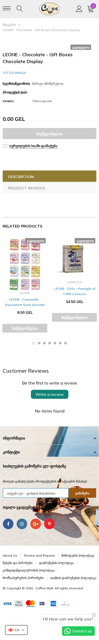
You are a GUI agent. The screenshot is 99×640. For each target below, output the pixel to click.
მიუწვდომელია (49, 133)
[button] (16, 629)
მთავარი (9, 25)
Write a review (49, 394)
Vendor (8, 101)
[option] (25, 286)
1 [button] (33, 343)
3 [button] (44, 343)
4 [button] (49, 343)
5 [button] (55, 343)
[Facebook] (8, 524)
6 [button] (60, 343)
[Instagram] (22, 524)
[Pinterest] (49, 524)
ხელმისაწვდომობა (16, 84)
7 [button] (65, 343)
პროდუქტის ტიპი (15, 92)
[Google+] (35, 524)
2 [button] (39, 343)
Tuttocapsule (14, 73)
